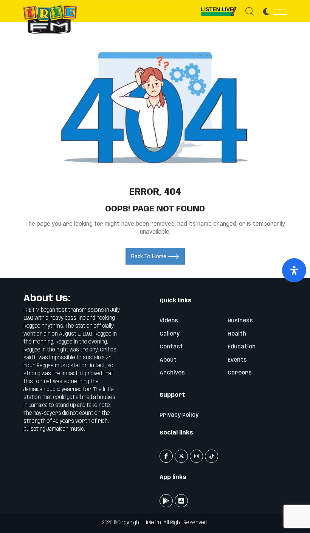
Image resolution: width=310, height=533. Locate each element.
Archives (172, 373)
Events (237, 360)
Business (240, 320)
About (168, 360)
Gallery (170, 334)
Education (242, 347)
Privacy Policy (179, 415)
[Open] (294, 270)
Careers (240, 373)
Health (237, 334)
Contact (171, 347)
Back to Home (148, 256)
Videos (169, 320)
